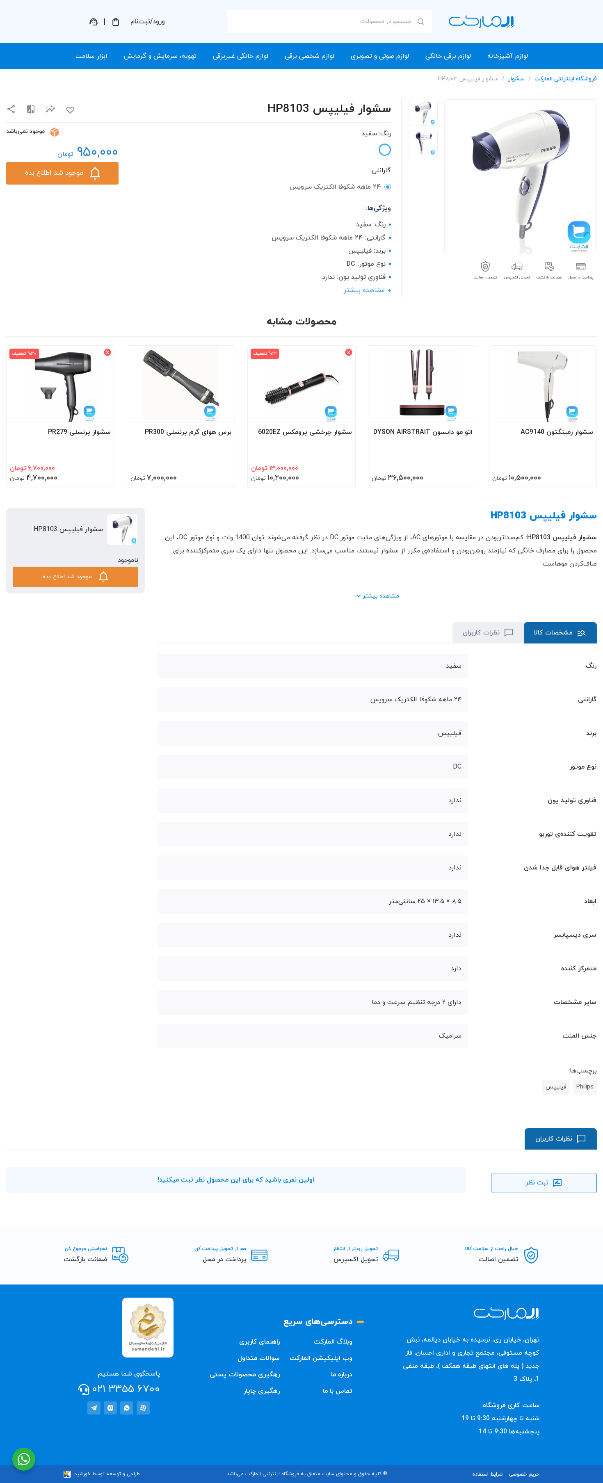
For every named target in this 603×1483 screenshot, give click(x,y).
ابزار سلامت (91, 56)
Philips (585, 1087)
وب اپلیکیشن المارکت (321, 1358)
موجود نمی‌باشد (25, 131)
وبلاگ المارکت (333, 1341)
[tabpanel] (423, 112)
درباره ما (341, 1374)
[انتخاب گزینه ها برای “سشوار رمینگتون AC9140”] (582, 412)
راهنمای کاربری (259, 1341)
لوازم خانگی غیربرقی (240, 56)
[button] (50, 109)
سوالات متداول (259, 1358)
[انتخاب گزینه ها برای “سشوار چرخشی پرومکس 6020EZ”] (341, 412)
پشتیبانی (93, 22)
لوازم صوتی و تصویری (380, 56)
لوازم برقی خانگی (448, 56)
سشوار (516, 79)
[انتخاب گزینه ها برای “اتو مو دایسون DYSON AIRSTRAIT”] (462, 412)
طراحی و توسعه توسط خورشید (107, 1474)
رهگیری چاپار (261, 1391)
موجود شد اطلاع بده (54, 173)
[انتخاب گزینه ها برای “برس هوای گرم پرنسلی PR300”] (221, 412)
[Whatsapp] (126, 1408)
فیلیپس (556, 1087)
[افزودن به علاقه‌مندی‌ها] (70, 110)
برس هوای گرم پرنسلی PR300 (188, 432)
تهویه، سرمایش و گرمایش (160, 56)
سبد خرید (116, 22)
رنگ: (376, 133)
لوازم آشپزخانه (507, 56)
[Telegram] (93, 1408)
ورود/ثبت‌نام (147, 21)
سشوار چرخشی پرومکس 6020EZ (305, 432)
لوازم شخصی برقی (309, 56)
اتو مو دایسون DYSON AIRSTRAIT (423, 432)
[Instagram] (110, 1408)
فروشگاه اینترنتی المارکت (565, 79)
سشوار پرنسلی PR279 (79, 432)
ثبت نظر (536, 1182)
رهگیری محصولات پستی (245, 1374)
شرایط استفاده (487, 1474)
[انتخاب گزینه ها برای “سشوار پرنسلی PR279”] (100, 412)
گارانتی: (380, 170)
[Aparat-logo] (143, 1408)
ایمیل (410, 94)
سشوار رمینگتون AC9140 (557, 432)
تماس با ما (337, 1391)
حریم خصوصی (524, 1474)
